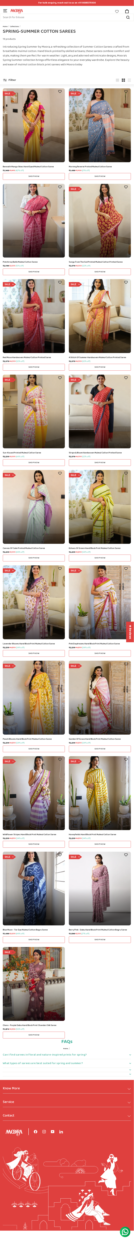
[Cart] (126, 11)
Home (5, 26)
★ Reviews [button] (130, 632)
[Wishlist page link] (118, 11)
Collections (14, 26)
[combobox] (67, 17)
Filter (12, 80)
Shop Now (33, 176)
